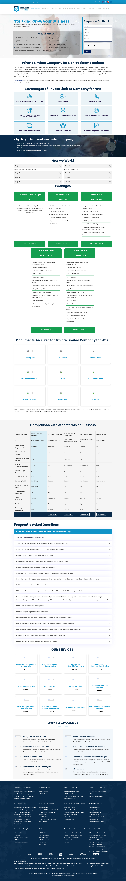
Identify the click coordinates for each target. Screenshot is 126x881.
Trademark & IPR (81, 8)
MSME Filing (18, 839)
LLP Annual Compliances (96, 796)
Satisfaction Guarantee (73, 858)
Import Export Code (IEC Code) (48, 819)
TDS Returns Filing (69, 793)
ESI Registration (94, 819)
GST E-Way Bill (43, 844)
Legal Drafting (106, 8)
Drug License (43, 821)
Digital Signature (92, 8)
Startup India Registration (97, 821)
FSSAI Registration (95, 807)
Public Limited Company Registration (24, 796)
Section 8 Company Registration (23, 816)
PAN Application (44, 791)
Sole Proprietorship (70, 807)
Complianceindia (58, 875)
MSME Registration (45, 816)
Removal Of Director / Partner (98, 835)
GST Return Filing (44, 837)
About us (34, 858)
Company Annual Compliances (98, 791)
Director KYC (18, 835)
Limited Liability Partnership (22, 798)
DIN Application (44, 807)
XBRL (99, 8)
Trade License (43, 814)
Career (43, 858)
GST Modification (44, 835)
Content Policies (92, 873)
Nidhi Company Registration (22, 812)
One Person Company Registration (24, 793)
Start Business (35, 8)
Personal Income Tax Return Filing (74, 796)
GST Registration (44, 832)
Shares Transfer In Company (97, 849)
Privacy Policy (71, 873)
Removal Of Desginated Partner (73, 835)
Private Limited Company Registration (25, 791)
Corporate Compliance (68, 8)
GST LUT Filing (43, 842)
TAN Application (44, 793)
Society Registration (70, 816)
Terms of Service (53, 873)
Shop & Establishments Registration (49, 809)
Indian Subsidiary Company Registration (25, 807)
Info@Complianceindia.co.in (42, 2)
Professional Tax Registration (48, 812)
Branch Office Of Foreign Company (24, 809)
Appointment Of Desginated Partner (74, 832)
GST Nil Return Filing (45, 839)
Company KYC (18, 832)
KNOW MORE (52, 514)
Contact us (84, 858)
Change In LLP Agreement (72, 837)
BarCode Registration (95, 812)
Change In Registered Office (97, 846)
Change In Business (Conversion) (99, 851)
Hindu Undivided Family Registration (74, 812)
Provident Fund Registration (97, 816)
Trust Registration (69, 819)
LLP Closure (68, 842)
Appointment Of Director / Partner (99, 832)
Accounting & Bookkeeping (72, 791)
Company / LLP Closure (96, 844)
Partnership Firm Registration (73, 809)
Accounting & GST (56, 8)
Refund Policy (80, 873)
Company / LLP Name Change (98, 839)
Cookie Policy (63, 873)
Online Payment (60, 858)
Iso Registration (94, 809)
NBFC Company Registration (22, 819)
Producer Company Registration (23, 814)
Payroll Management (70, 798)
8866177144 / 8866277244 (23, 2)
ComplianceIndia (19, 80)
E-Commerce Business (71, 814)
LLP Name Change (70, 839)
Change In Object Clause (96, 842)
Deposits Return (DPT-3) (21, 837)
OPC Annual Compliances (97, 793)
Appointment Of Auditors (21, 842)
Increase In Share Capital (96, 837)
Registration (45, 8)
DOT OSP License (94, 814)
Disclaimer (92, 858)
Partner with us (50, 858)
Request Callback (28, 243)
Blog (39, 858)
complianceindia (93, 866)
